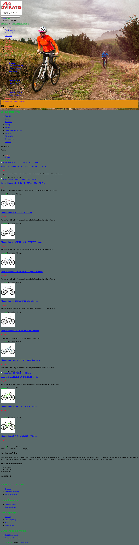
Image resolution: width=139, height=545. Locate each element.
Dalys (7, 44)
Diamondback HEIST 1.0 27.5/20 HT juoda (19, 377)
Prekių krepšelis (10, 33)
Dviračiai (8, 42)
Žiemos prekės (9, 139)
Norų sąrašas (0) (10, 27)
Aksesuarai (8, 46)
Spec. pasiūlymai (14, 83)
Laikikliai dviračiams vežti (13, 130)
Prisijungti (8, 517)
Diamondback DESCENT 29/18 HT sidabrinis (20, 360)
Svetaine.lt (24, 542)
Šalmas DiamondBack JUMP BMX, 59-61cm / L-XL (23, 183)
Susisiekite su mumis (15, 92)
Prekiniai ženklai (14, 80)
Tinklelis (7, 155)
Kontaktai (8, 98)
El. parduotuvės (7, 542)
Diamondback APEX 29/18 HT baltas (16, 213)
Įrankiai (7, 49)
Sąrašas (7, 157)
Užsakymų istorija (10, 520)
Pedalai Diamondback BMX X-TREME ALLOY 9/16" (24, 166)
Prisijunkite (4, 24)
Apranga (7, 47)
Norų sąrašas (11, 177)
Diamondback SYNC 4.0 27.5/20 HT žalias (19, 436)
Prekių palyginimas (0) (8, 160)
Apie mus (12, 63)
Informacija (8, 55)
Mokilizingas (13, 71)
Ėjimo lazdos (9, 51)
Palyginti (18, 177)
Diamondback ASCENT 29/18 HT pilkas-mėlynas (22, 272)
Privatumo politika (15, 68)
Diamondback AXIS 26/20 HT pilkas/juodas (19, 301)
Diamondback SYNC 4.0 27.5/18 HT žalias (19, 406)
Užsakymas (8, 36)
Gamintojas (11, 101)
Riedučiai (8, 133)
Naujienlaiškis (9, 525)
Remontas (8, 53)
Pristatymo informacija (16, 66)
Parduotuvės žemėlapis (16, 95)
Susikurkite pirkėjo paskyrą (20, 24)
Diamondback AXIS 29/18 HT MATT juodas (20, 331)
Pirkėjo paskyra (10, 30)
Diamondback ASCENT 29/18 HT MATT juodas (21, 242)
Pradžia (7, 40)
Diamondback (20, 101)
